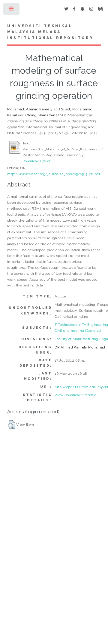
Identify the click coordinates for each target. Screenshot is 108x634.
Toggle (11, 10)
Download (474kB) (37, 161)
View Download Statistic (75, 395)
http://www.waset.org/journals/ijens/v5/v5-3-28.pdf (53, 174)
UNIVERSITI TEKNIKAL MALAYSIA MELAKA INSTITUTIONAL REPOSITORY (50, 32)
